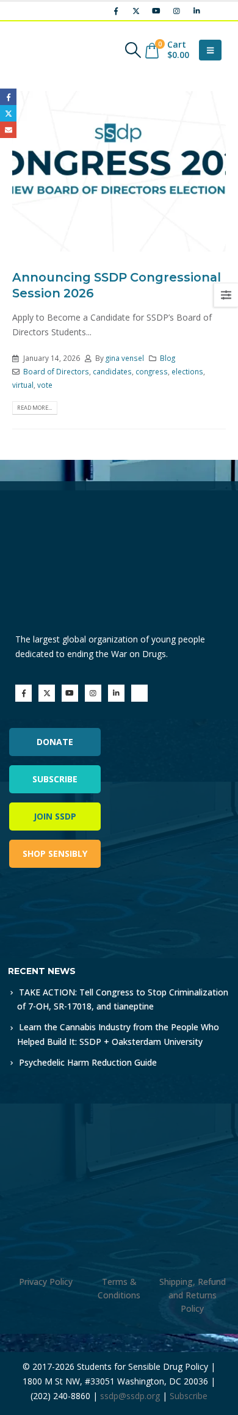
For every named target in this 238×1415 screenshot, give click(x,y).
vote (44, 385)
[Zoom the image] (60, 911)
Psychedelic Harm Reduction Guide (88, 1062)
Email (8, 130)
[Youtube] (156, 11)
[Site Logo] (45, 50)
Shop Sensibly (55, 853)
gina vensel (125, 358)
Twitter (8, 113)
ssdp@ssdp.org (130, 1396)
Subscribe (55, 779)
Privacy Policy (46, 1281)
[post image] (119, 171)
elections (187, 371)
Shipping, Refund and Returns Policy (192, 1295)
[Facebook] (115, 11)
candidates (112, 371)
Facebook (8, 97)
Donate (55, 742)
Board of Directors (56, 371)
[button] (132, 50)
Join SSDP (55, 816)
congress (151, 371)
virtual (23, 385)
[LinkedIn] (196, 11)
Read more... (34, 408)
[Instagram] (176, 11)
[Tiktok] (216, 11)
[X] (136, 11)
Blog (167, 358)
